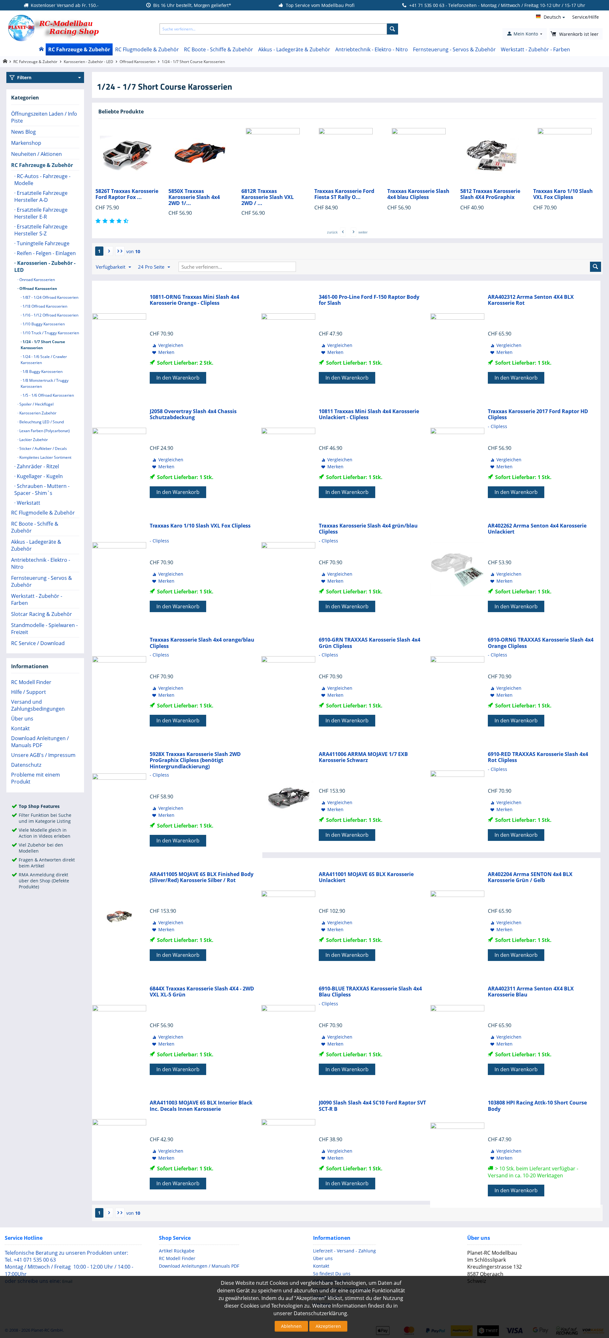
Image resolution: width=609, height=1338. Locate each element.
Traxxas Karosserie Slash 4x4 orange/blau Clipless (202, 643)
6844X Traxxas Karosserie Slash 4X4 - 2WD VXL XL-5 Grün (202, 992)
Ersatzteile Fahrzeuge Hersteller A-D (41, 196)
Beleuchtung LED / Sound (41, 422)
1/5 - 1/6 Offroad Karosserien (48, 395)
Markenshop (26, 142)
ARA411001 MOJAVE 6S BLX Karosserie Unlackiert (366, 877)
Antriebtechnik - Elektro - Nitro (371, 49)
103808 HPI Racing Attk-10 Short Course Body (537, 1106)
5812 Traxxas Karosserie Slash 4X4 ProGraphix (428, 194)
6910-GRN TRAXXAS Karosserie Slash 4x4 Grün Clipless (369, 643)
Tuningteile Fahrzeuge (42, 243)
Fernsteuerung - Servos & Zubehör (454, 49)
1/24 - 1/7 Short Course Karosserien (43, 344)
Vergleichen (170, 345)
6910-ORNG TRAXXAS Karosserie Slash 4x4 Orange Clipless (540, 643)
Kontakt (20, 728)
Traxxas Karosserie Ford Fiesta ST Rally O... (282, 194)
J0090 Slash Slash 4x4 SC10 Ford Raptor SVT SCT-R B (372, 1106)
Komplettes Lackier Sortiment (44, 457)
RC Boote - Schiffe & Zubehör (218, 49)
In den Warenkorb (178, 377)
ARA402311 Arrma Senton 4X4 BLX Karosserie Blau (531, 992)
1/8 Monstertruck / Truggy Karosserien (45, 383)
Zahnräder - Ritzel (37, 466)
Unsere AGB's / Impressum (43, 755)
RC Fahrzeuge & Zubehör (79, 49)
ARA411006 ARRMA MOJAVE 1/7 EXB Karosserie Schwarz (363, 757)
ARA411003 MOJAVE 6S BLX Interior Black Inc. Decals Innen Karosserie (201, 1106)
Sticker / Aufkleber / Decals (42, 448)
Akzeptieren (328, 1326)
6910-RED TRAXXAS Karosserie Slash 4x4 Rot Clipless (538, 757)
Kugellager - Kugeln (39, 476)
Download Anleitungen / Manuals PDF (40, 742)
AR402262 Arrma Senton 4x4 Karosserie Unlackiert (537, 529)
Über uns (22, 718)
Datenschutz (26, 764)
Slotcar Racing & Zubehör (41, 614)
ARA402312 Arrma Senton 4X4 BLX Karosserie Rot (531, 300)
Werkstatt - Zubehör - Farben (535, 49)
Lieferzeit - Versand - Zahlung (344, 1251)
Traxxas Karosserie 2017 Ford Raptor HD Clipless (538, 414)
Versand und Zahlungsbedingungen (38, 705)
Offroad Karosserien (137, 61)
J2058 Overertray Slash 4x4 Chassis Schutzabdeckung (193, 414)
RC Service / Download (38, 643)
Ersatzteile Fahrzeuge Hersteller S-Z (41, 230)
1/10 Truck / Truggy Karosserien (50, 333)
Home (41, 49)
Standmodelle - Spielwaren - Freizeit (44, 629)
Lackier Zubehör (33, 439)
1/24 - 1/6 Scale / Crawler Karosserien (44, 359)
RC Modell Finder (31, 682)
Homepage (5, 61)
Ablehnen (291, 1326)
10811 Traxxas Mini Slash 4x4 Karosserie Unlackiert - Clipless (369, 414)
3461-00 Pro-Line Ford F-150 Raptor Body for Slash (369, 300)
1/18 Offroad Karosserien (44, 306)
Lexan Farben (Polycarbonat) (44, 430)
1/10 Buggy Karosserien (43, 324)
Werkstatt (28, 502)
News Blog (23, 131)
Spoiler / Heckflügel (36, 404)
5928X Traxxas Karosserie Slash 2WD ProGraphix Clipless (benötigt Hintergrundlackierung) (195, 760)
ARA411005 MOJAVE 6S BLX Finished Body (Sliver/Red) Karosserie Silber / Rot (201, 877)
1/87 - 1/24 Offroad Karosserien (50, 297)
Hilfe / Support (28, 691)
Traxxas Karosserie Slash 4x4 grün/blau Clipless (368, 529)
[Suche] (392, 29)
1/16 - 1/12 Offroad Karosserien (50, 315)
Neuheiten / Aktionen (36, 153)
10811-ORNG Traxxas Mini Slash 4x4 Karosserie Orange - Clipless (194, 300)
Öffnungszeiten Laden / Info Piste (44, 117)
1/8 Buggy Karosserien (42, 371)
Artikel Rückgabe (176, 1251)
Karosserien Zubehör (37, 413)
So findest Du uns (331, 1274)
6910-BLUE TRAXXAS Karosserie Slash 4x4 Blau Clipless (370, 992)
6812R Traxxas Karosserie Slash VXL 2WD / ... (205, 197)
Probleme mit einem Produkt (35, 778)
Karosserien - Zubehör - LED (88, 61)
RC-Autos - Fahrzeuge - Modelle (42, 180)
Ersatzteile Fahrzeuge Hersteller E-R (41, 213)
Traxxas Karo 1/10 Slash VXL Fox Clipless (500, 194)
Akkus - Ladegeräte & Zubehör (294, 49)
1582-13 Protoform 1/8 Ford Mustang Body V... (573, 194)
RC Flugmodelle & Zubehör (147, 49)
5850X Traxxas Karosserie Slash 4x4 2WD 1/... (131, 197)
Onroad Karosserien (36, 279)
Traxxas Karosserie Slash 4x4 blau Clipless (356, 194)
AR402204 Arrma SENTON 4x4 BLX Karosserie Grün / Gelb (530, 877)
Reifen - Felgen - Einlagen (46, 253)
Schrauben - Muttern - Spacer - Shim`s (41, 489)
